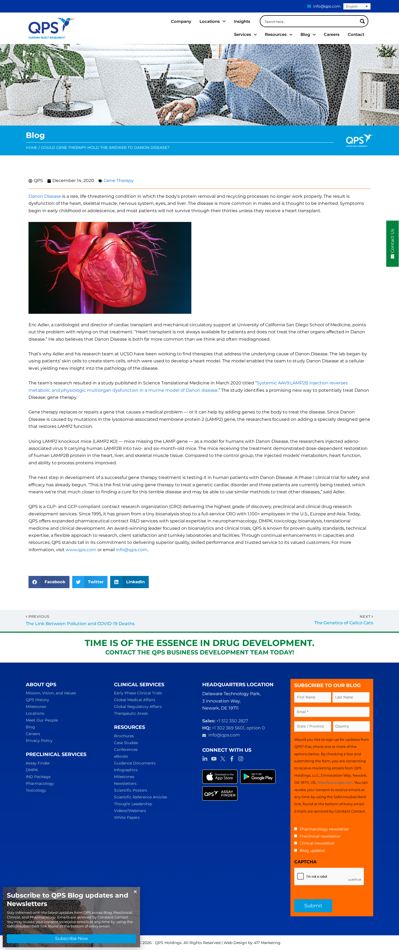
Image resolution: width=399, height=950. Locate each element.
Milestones (36, 706)
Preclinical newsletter (320, 836)
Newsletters (125, 783)
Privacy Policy (39, 740)
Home (31, 147)
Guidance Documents (135, 763)
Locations (35, 713)
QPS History (37, 699)
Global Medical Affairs (134, 699)
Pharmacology (40, 783)
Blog (30, 727)
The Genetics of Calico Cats (343, 622)
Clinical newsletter (317, 843)
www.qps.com (81, 549)
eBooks (121, 756)
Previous (38, 616)
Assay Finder (38, 763)
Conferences (126, 749)
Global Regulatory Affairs (138, 706)
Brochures (124, 735)
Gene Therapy (119, 180)
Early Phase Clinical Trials (138, 693)
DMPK (32, 769)
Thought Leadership (133, 803)
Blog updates (312, 850)
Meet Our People (42, 720)
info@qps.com (131, 549)
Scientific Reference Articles (140, 797)
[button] (48, 582)
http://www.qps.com (335, 782)
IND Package (38, 776)
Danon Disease (44, 196)
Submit (313, 905)
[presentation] (329, 877)
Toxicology (36, 790)
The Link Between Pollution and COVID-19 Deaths (80, 623)
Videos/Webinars (130, 810)
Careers (33, 733)
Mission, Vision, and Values (51, 693)
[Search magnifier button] (362, 21)
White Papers (127, 817)
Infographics (126, 769)
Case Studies (126, 742)
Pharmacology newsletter (324, 829)
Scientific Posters (130, 790)
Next (366, 616)
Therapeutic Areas (131, 713)
